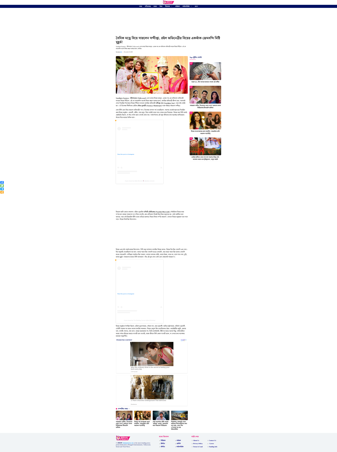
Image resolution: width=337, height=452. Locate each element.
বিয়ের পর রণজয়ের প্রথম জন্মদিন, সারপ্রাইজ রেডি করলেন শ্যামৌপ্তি (142, 423)
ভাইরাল (177, 6)
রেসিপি (179, 443)
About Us (196, 440)
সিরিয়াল (163, 440)
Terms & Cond (198, 447)
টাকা (161, 6)
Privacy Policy (198, 443)
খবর (140, 6)
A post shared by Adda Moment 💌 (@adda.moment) (139, 181)
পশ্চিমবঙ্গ (148, 6)
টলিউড (163, 443)
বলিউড (163, 447)
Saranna (118, 52)
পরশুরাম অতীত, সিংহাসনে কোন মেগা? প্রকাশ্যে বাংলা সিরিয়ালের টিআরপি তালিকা (124, 424)
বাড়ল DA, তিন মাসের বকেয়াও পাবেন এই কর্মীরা (205, 82)
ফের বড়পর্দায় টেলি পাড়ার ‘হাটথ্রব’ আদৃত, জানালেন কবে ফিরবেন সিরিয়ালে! (160, 423)
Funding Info (213, 447)
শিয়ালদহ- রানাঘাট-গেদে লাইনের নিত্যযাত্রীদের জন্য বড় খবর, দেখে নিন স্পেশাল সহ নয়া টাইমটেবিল (179, 425)
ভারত (155, 6)
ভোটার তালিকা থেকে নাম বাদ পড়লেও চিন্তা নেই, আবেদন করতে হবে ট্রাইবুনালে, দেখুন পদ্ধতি (205, 158)
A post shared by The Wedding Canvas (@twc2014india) (139, 320)
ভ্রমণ (196, 6)
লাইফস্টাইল (186, 6)
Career (211, 443)
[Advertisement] (168, 22)
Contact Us (212, 440)
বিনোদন (167, 6)
